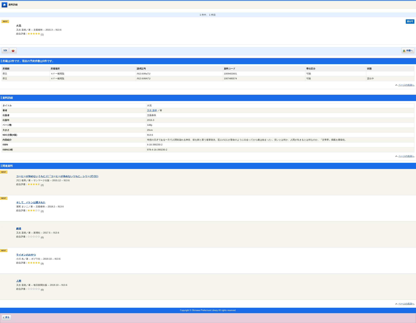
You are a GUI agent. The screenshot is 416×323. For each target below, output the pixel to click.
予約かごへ (13, 50)
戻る (7, 317)
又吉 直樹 (152, 110)
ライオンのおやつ (26, 254)
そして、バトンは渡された (31, 202)
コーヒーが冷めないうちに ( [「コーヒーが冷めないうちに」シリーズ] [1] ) (57, 176)
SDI (5, 50)
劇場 (18, 228)
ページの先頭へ (406, 85)
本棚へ (409, 50)
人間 (18, 281)
